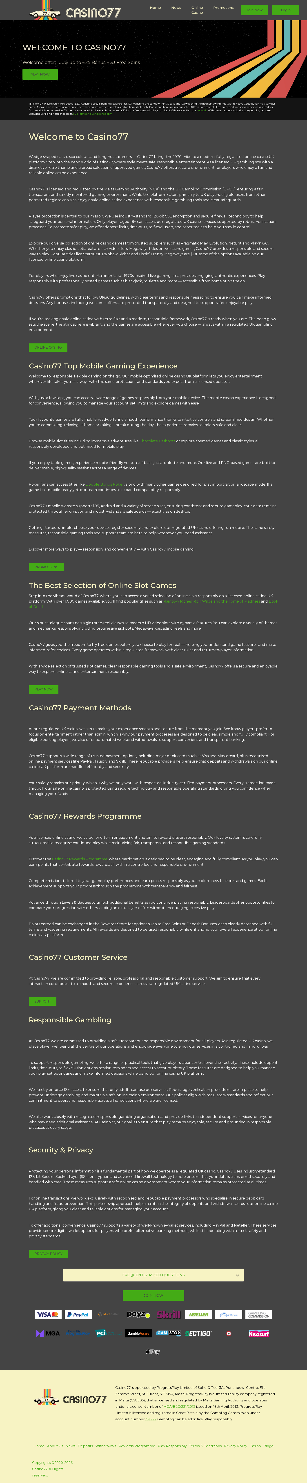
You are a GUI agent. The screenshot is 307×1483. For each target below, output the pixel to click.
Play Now (40, 74)
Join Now (255, 10)
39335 (150, 1419)
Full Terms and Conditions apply (92, 113)
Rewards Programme (137, 1446)
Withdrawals (105, 1446)
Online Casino (197, 10)
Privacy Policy (48, 1254)
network (202, 110)
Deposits (85, 1446)
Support (42, 1001)
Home (155, 7)
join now (153, 1295)
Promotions (223, 7)
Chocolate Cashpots (157, 441)
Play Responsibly (172, 1446)
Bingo (268, 1446)
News (176, 7)
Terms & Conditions (205, 1446)
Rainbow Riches (177, 601)
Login (286, 10)
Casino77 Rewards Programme (79, 859)
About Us (55, 1446)
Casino (255, 1446)
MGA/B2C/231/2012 (179, 1406)
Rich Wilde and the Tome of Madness (226, 601)
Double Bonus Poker (105, 484)
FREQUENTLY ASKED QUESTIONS (153, 1275)
